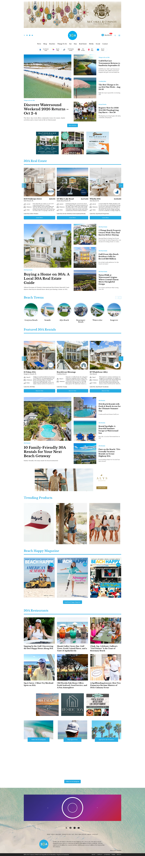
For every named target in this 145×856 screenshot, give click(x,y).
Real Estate (83, 44)
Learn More (39, 217)
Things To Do (62, 44)
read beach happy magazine (72, 602)
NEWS (53, 834)
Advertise (107, 854)
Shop (45, 44)
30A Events (83, 49)
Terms (113, 854)
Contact (105, 44)
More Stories (72, 125)
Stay (75, 44)
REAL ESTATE (82, 834)
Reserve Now (39, 390)
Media (91, 44)
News (39, 44)
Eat (70, 44)
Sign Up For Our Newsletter (106, 739)
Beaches (52, 44)
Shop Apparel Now (72, 739)
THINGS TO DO (66, 834)
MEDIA (89, 834)
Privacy (119, 854)
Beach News (102, 49)
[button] (24, 185)
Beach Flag (57, 49)
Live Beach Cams (45, 49)
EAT (73, 834)
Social (98, 44)
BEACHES (58, 834)
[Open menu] (119, 35)
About (93, 854)
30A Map (92, 49)
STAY (76, 834)
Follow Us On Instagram (72, 781)
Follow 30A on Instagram (38, 739)
